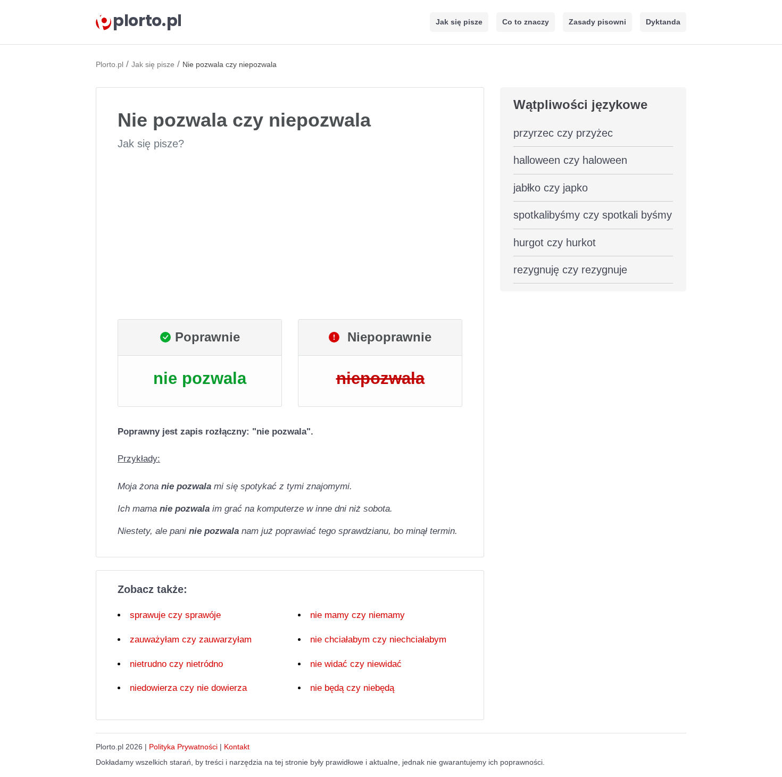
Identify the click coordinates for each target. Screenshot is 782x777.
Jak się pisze (459, 22)
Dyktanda (663, 22)
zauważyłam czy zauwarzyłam (191, 639)
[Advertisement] (290, 235)
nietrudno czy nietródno (176, 664)
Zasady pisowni (597, 22)
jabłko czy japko (550, 188)
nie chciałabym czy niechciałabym (378, 639)
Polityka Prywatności (183, 746)
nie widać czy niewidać (356, 664)
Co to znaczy (525, 22)
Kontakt (236, 746)
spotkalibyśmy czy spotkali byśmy (592, 215)
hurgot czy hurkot (554, 242)
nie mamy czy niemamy (357, 615)
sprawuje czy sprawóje (175, 615)
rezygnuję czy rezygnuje (570, 269)
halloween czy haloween (570, 160)
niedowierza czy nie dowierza (188, 688)
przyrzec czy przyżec (563, 133)
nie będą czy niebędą (352, 688)
